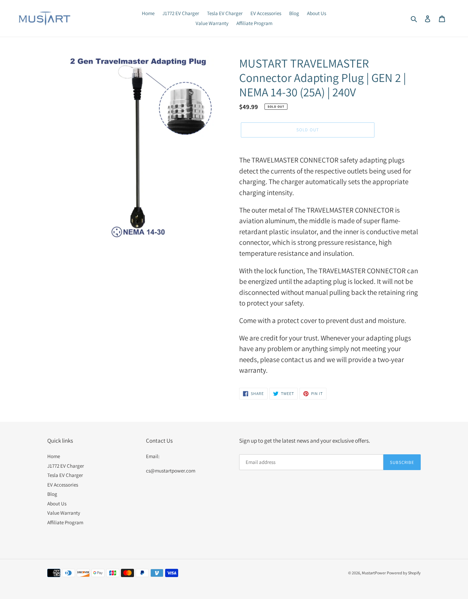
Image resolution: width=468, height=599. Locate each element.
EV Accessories (62, 484)
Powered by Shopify (404, 572)
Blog (52, 494)
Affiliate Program (65, 522)
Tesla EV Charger (65, 475)
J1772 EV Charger (65, 466)
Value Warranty (63, 513)
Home (53, 456)
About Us (56, 503)
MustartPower (374, 572)
